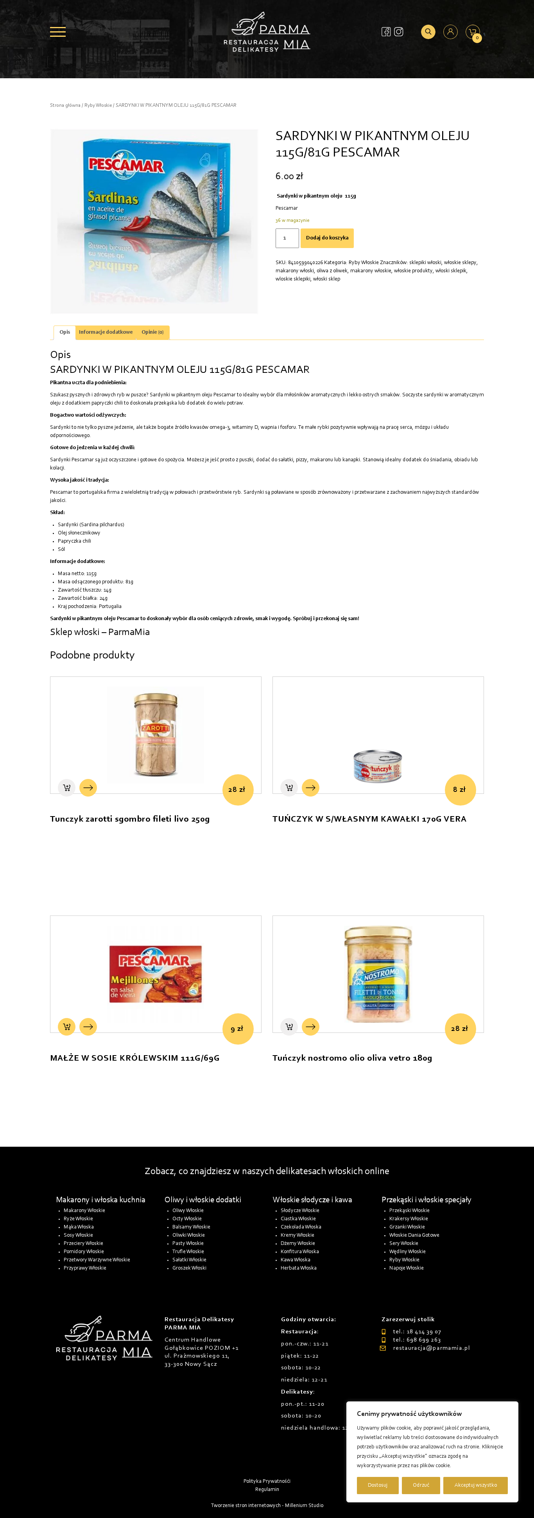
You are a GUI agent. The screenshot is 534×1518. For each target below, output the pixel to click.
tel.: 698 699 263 (417, 1340)
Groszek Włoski (189, 1268)
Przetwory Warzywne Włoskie (97, 1260)
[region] (432, 1451)
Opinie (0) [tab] (153, 332)
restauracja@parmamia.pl (431, 1348)
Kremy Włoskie (297, 1235)
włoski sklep (326, 279)
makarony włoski (295, 271)
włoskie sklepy (460, 263)
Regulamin (267, 1490)
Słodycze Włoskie (300, 1211)
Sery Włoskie (403, 1243)
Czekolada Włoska (301, 1227)
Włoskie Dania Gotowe (414, 1235)
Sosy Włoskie (78, 1235)
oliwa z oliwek (332, 271)
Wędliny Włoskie (407, 1252)
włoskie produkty (413, 271)
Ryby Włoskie (98, 105)
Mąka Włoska (79, 1227)
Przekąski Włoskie (409, 1211)
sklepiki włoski (425, 263)
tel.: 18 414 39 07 (417, 1332)
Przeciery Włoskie (83, 1243)
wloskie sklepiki (293, 279)
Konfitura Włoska (300, 1252)
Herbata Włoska (299, 1268)
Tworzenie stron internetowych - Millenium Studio (267, 1506)
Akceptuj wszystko (476, 1485)
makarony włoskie (370, 271)
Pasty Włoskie (188, 1243)
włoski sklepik (450, 271)
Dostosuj (377, 1485)
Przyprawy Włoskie (85, 1268)
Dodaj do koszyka (327, 238)
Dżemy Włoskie (298, 1243)
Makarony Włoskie (84, 1211)
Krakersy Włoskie (408, 1219)
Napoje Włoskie (406, 1268)
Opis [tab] (64, 332)
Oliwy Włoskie (188, 1211)
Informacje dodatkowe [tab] (106, 332)
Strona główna (65, 105)
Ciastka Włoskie (298, 1219)
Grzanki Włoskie (407, 1227)
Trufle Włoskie (188, 1252)
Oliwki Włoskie (188, 1235)
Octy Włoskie (187, 1219)
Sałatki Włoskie (189, 1260)
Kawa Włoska (295, 1260)
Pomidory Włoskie (84, 1252)
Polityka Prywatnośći (267, 1481)
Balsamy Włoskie (191, 1227)
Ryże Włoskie (78, 1219)
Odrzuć (421, 1485)
